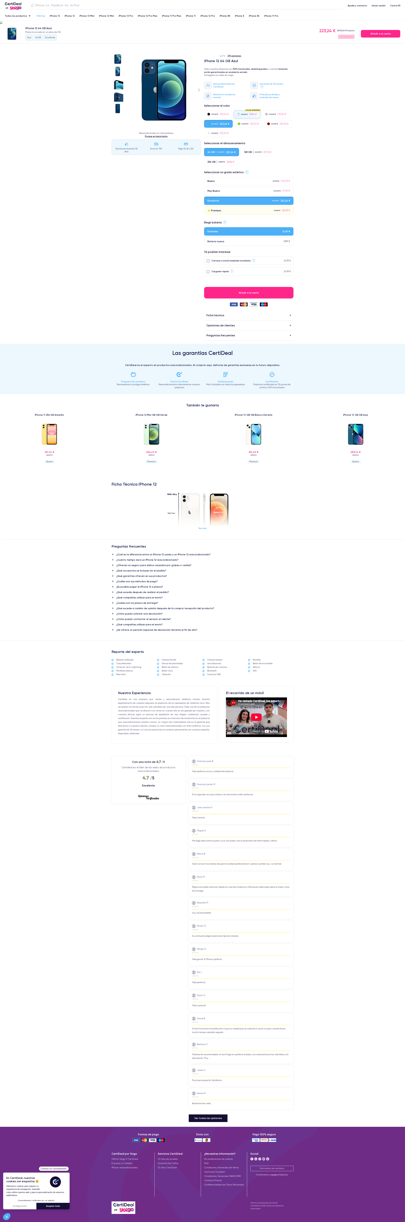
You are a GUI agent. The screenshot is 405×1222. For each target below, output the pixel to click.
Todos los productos (16, 15)
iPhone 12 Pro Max (147, 15)
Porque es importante (156, 136)
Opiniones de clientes (220, 325)
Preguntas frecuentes (220, 335)
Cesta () (395, 5)
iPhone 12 (70, 15)
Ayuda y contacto (357, 5)
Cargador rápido (220, 271)
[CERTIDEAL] (13, 5)
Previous (129, 90)
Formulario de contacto (272, 1168)
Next (199, 90)
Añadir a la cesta (381, 33)
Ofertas (40, 15)
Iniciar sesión (378, 5)
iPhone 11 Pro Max (171, 15)
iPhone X (239, 15)
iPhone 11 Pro (271, 15)
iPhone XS (254, 15)
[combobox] (185, 5)
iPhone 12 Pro (207, 15)
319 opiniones (234, 56)
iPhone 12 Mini (106, 15)
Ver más (203, 528)
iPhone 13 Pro (126, 15)
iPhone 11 (191, 15)
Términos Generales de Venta (263, 1203)
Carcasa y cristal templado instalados (231, 260)
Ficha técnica (215, 315)
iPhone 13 (55, 15)
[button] (202, 22)
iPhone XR (225, 15)
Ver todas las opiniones (208, 1118)
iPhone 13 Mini (86, 15)
